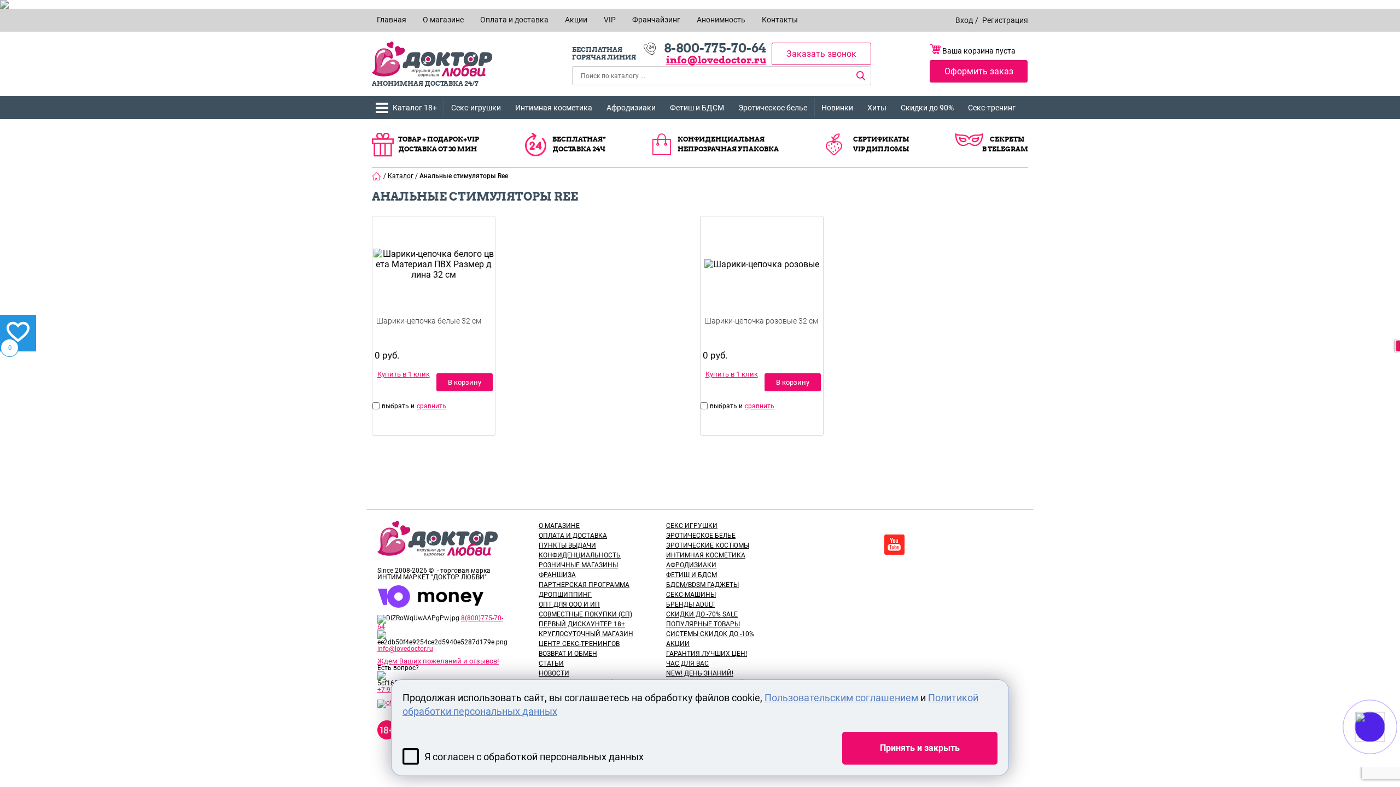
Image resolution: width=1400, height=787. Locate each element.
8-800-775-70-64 (715, 48)
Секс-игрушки (476, 107)
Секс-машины (691, 594)
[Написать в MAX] (1385, 749)
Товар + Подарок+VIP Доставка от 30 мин (438, 144)
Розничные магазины (578, 565)
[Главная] (377, 176)
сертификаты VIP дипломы (881, 144)
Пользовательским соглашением (841, 697)
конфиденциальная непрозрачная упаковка (728, 144)
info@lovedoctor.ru (716, 60)
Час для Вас (687, 663)
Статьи (551, 663)
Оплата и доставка (573, 535)
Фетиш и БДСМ (697, 107)
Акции (678, 644)
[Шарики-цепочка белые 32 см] (433, 280)
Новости (554, 673)
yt (894, 545)
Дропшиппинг (565, 594)
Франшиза (557, 575)
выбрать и (398, 406)
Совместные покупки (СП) (585, 614)
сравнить (431, 406)
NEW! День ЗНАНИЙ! (699, 673)
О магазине (559, 526)
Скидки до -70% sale (702, 614)
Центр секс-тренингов (579, 644)
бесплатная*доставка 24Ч (579, 144)
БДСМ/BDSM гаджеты (702, 585)
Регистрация (1005, 20)
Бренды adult (690, 604)
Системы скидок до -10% (710, 634)
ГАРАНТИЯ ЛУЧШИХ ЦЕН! (706, 653)
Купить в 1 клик (403, 374)
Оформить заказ (978, 71)
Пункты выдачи (567, 545)
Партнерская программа (584, 585)
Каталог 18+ (415, 107)
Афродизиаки (631, 107)
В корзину (464, 382)
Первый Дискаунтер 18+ (582, 624)
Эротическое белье (772, 107)
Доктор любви (432, 59)
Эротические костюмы (707, 545)
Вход (964, 20)
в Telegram (1005, 149)
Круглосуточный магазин (586, 634)
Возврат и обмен (568, 653)
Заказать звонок (821, 54)
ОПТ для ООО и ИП (569, 604)
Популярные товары (703, 624)
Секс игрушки (692, 526)
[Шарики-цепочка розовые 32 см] (762, 280)
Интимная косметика (553, 107)
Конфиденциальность (580, 555)
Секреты (1007, 139)
